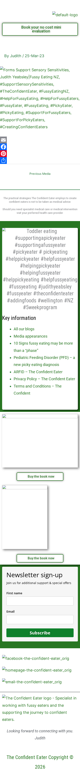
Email (10, 611)
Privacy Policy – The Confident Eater (44, 379)
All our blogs (24, 329)
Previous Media (40, 173)
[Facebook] (40, 146)
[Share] (40, 160)
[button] (40, 4)
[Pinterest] (40, 153)
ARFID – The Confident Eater (38, 372)
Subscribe (40, 633)
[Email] (40, 140)
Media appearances (30, 336)
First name (14, 593)
